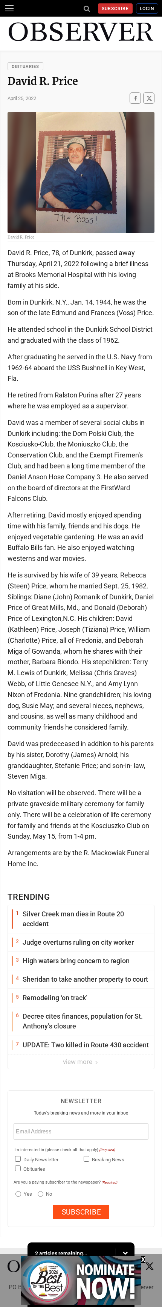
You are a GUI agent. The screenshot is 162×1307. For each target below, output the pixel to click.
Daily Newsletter (40, 1159)
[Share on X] (148, 98)
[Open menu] (9, 8)
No (49, 1194)
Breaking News (108, 1159)
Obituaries (25, 66)
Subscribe (115, 8)
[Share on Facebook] (135, 98)
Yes (27, 1194)
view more (78, 1061)
